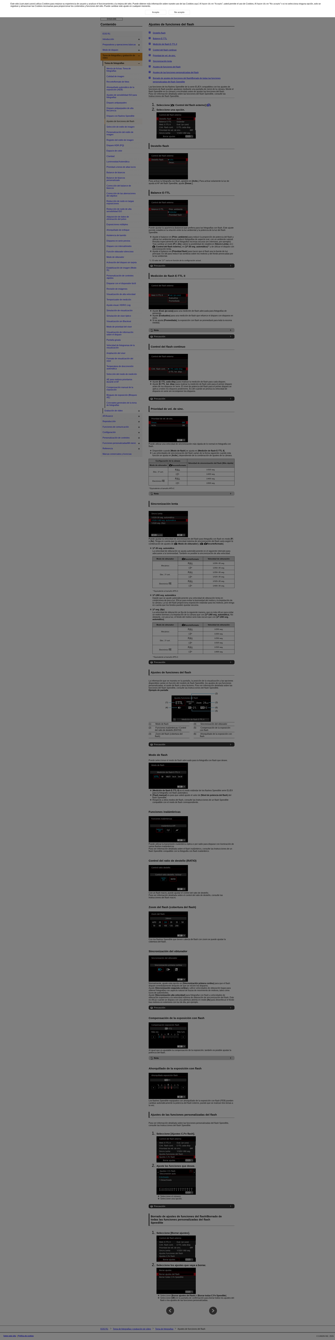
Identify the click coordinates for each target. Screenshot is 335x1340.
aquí (196, 4)
